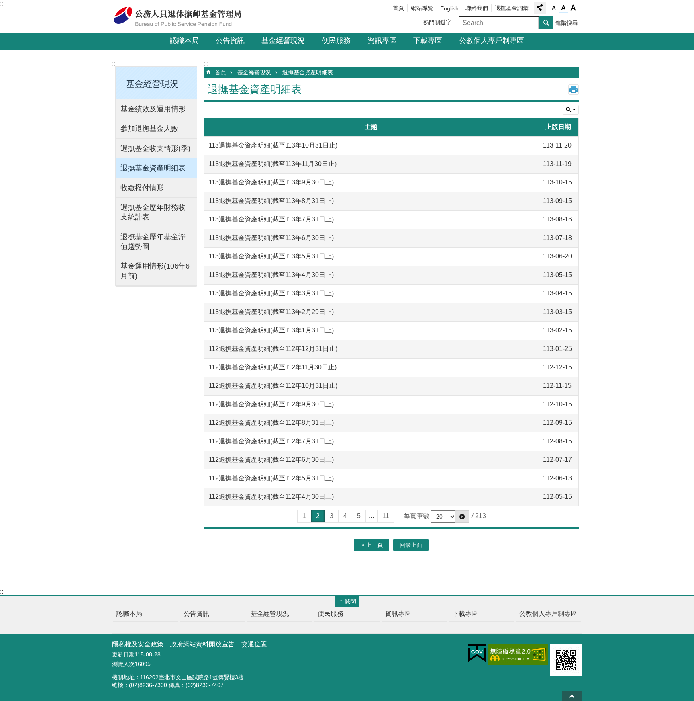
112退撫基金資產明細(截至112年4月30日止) (271, 496)
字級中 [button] (563, 8)
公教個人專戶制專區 (491, 41)
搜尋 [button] (546, 22)
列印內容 (573, 89)
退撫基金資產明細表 (153, 168)
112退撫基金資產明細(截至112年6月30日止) (271, 459)
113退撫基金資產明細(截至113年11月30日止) (273, 163)
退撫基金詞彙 (512, 8)
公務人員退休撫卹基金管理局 (182, 16)
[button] (462, 516)
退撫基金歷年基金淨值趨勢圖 (153, 241)
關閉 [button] (350, 601)
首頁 (398, 8)
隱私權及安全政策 (137, 644)
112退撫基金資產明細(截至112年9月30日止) (271, 404)
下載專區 (427, 41)
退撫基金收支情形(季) (155, 148)
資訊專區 (381, 41)
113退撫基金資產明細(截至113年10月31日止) (273, 145)
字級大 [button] (573, 8)
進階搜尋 (566, 23)
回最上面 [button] (411, 545)
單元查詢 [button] (571, 110)
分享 (540, 8)
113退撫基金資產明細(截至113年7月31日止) (271, 219)
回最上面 (572, 696)
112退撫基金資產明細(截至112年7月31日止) (271, 441)
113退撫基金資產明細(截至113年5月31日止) (271, 256)
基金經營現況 (283, 41)
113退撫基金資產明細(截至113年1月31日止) (271, 330)
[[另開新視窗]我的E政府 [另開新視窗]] (477, 653)
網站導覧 (422, 8)
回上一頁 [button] (371, 545)
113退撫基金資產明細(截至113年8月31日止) (271, 200)
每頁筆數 (416, 515)
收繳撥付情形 (142, 188)
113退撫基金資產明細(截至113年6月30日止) (271, 237)
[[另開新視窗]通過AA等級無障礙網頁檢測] (518, 654)
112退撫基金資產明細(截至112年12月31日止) (273, 348)
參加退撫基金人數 (149, 129)
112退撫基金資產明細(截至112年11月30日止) (273, 367)
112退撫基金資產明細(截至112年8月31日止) (271, 422)
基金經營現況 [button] (152, 84)
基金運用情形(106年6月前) (155, 271)
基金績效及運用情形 (153, 109)
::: (2, 3)
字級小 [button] (554, 8)
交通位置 (254, 644)
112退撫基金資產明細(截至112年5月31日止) (271, 478)
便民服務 (336, 41)
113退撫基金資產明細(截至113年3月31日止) (271, 293)
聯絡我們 (476, 8)
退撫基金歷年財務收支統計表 (153, 212)
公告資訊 (230, 41)
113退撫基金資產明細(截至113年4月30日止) (271, 274)
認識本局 (184, 41)
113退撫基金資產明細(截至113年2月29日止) (271, 311)
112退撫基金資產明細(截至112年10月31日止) (273, 385)
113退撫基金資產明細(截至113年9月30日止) (271, 182)
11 (385, 515)
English (449, 8)
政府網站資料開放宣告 (202, 644)
